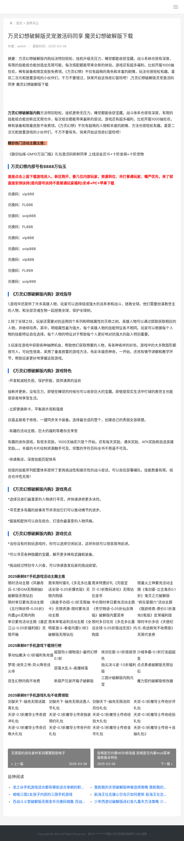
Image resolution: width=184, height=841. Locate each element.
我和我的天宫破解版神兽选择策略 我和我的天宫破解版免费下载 (131, 787)
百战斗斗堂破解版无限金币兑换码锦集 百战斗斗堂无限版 (49, 801)
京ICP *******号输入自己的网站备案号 (111, 834)
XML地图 (141, 834)
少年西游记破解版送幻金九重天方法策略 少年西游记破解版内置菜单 (131, 801)
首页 (19, 23)
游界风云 (32, 23)
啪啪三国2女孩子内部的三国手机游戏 (42, 794)
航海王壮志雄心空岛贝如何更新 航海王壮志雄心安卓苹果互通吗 (131, 794)
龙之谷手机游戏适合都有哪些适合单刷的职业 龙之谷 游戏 (49, 787)
